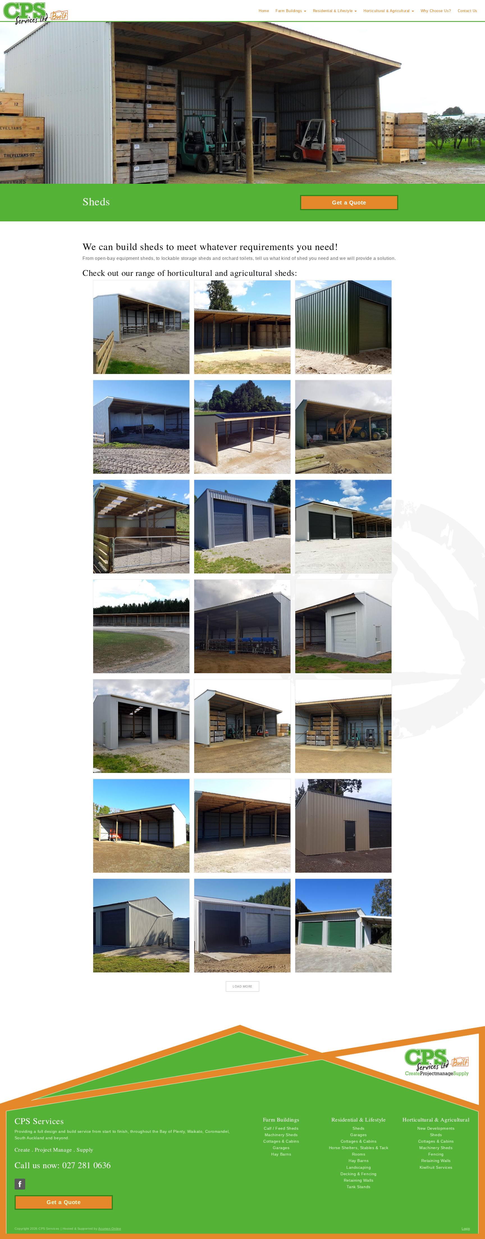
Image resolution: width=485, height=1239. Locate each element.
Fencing (436, 1154)
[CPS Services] (35, 13)
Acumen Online (109, 1228)
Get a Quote (349, 202)
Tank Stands (358, 1186)
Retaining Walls (358, 1180)
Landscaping (358, 1167)
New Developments (435, 1128)
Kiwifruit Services (436, 1167)
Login (466, 1228)
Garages (281, 1147)
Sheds (359, 1128)
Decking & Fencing (358, 1174)
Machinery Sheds (281, 1135)
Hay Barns (281, 1154)
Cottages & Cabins (281, 1141)
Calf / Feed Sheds (281, 1128)
